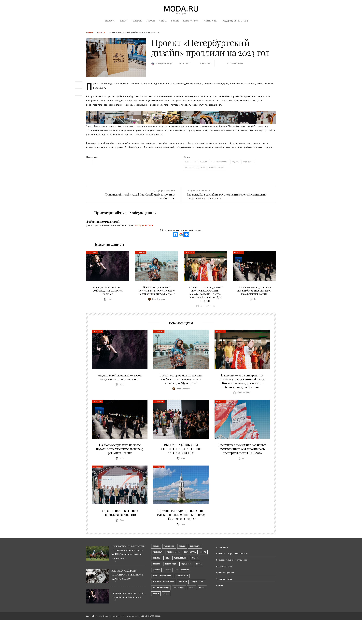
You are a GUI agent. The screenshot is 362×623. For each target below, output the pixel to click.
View (106, 266)
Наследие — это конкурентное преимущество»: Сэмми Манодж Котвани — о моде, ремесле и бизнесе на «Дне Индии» (205, 293)
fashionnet (190, 162)
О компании (222, 547)
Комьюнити (190, 20)
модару (182, 546)
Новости (110, 20)
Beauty (156, 594)
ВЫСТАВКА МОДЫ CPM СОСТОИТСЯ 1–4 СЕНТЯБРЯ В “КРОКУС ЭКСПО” (181, 449)
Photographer (173, 552)
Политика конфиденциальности (231, 553)
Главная (89, 32)
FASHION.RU (210, 20)
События (156, 558)
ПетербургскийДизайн (195, 168)
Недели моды (170, 564)
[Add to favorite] (79, 92)
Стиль (163, 20)
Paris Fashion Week (162, 576)
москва (202, 588)
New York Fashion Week (163, 582)
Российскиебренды (161, 588)
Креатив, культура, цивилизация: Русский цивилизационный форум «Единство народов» (181, 514)
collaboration (182, 570)
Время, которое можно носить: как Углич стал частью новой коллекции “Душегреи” (157, 290)
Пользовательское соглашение (231, 560)
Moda (167, 558)
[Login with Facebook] (175, 234)
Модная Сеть (197, 582)
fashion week (182, 576)
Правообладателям (225, 572)
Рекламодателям (224, 566)
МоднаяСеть (195, 546)
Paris (166, 594)
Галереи (137, 20)
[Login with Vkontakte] (186, 234)
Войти (175, 20)
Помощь (219, 585)
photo (203, 552)
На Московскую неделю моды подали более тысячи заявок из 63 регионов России (254, 290)
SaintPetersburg (219, 162)
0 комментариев (235, 63)
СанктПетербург (216, 168)
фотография (179, 588)
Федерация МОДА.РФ (235, 20)
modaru (203, 162)
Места (199, 564)
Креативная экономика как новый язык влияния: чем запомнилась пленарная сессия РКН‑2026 (242, 449)
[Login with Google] (181, 234)
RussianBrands (181, 558)
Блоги (123, 20)
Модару (235, 162)
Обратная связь (224, 579)
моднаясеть (248, 162)
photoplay (157, 552)
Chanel (192, 588)
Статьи (150, 20)
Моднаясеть (186, 564)
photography (190, 552)
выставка (183, 582)
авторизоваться (144, 225)
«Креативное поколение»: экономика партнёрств (120, 512)
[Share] (78, 84)
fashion (156, 570)
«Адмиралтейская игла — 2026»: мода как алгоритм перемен (108, 290)
